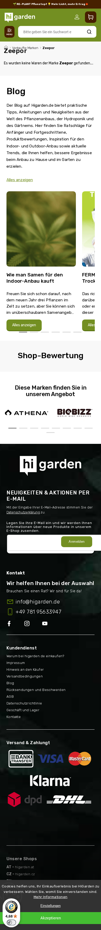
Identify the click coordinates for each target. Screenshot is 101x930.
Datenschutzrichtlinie (24, 703)
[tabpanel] (41, 261)
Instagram (33, 624)
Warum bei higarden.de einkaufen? (35, 656)
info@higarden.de (38, 602)
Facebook (15, 624)
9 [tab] (50, 432)
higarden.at (24, 867)
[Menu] (9, 32)
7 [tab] (78, 428)
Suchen (89, 32)
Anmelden (76, 542)
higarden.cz (25, 874)
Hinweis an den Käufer (25, 669)
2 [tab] (23, 428)
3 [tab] (34, 428)
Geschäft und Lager (22, 710)
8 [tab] (88, 428)
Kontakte (13, 717)
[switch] (11, 922)
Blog (10, 683)
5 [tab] (56, 428)
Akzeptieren (50, 918)
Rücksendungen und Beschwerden (36, 690)
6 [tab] (67, 428)
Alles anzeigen (19, 180)
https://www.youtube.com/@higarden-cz (46, 624)
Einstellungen (50, 906)
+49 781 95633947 (38, 612)
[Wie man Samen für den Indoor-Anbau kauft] (41, 230)
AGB (10, 696)
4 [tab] (45, 428)
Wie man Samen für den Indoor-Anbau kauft (34, 278)
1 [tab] (12, 428)
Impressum (15, 663)
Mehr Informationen (51, 897)
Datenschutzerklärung (23, 512)
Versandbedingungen (24, 676)
